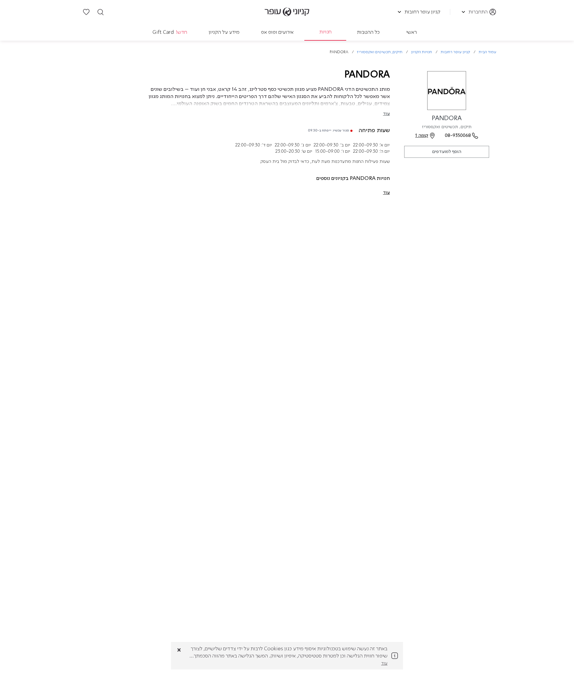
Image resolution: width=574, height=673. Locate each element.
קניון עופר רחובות (455, 52)
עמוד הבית (487, 52)
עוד (386, 113)
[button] (386, 192)
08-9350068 (458, 135)
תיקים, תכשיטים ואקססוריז (379, 52)
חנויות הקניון (421, 52)
